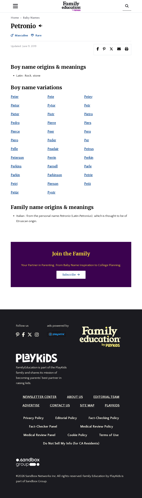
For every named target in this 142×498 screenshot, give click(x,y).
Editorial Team (106, 397)
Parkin (15, 175)
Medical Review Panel (39, 435)
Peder (51, 140)
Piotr (50, 114)
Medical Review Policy (96, 426)
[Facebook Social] (23, 335)
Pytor (51, 105)
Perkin (88, 158)
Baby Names (31, 17)
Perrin (51, 158)
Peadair (53, 149)
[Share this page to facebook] (98, 49)
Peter (15, 97)
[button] (40, 25)
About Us (75, 397)
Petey (88, 97)
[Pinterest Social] (17, 335)
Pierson (52, 184)
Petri (14, 184)
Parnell (52, 166)
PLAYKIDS (112, 405)
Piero (14, 140)
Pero (87, 131)
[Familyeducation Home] (100, 336)
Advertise (31, 405)
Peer (50, 131)
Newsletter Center (39, 397)
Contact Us (60, 405)
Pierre (51, 123)
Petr (87, 105)
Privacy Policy (33, 418)
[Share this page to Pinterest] (104, 49)
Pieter (15, 114)
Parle (88, 166)
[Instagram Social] (37, 335)
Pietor (15, 105)
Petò (87, 184)
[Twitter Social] (30, 335)
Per (86, 140)
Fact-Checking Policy (103, 418)
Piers (87, 123)
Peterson (17, 158)
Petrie (88, 175)
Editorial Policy (66, 418)
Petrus (89, 149)
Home (15, 17)
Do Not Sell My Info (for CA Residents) (71, 443)
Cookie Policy (77, 435)
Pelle (14, 149)
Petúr (15, 192)
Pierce (15, 131)
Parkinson (54, 175)
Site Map (87, 405)
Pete (50, 97)
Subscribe (69, 274)
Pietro (88, 114)
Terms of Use (109, 435)
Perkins (16, 166)
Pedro (15, 123)
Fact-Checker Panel (43, 426)
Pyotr (51, 192)
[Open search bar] (127, 6)
